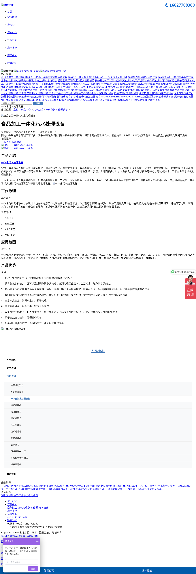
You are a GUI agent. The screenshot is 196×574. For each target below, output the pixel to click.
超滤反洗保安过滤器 (18, 96)
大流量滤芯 (16, 412)
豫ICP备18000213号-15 (13, 535)
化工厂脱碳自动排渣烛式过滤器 (100, 83)
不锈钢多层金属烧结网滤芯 (177, 80)
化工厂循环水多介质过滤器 (147, 80)
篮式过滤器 (16, 438)
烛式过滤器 (16, 405)
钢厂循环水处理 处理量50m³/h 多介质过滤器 (136, 100)
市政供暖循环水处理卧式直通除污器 (94, 90)
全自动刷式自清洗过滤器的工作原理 (71, 93)
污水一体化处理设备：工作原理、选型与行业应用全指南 (131, 489)
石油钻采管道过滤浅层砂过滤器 (132, 90)
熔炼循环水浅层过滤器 (126, 93)
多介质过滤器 (17, 392)
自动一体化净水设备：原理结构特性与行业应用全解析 (145, 486)
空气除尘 (12, 17)
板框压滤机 (16, 464)
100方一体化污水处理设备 (113, 77)
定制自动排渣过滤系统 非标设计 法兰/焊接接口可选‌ (29, 80)
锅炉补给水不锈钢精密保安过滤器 (113, 80)
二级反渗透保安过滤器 (99, 100)
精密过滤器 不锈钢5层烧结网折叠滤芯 (49, 96)
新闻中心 (12, 55)
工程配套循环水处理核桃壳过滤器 (56, 90)
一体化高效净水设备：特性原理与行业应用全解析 (73, 489)
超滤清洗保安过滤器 (182, 96)
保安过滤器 (16, 418)
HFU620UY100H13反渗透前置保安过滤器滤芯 (146, 96)
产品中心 (26, 109)
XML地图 (32, 535)
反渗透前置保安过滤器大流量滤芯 (76, 80)
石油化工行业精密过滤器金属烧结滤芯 (62, 83)
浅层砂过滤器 (17, 385)
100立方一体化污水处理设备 (83, 77)
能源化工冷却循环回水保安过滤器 (136, 83)
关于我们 (12, 501)
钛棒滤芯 (15, 445)
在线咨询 (6, 142)
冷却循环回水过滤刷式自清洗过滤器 (175, 83)
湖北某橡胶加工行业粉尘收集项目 (19, 495)
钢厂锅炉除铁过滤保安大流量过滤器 (58, 87)
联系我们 (12, 63)
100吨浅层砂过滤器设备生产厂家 (176, 77)
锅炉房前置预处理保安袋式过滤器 (19, 87)
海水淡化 (12, 40)
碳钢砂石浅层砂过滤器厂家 (142, 77)
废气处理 (12, 24)
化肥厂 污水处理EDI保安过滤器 (156, 93)
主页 (16, 109)
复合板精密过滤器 (19, 458)
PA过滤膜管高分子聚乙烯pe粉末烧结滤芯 (152, 87)
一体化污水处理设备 (57, 109)
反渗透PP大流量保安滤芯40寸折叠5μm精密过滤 (104, 87)
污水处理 (12, 32)
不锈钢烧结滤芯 (18, 451)
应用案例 (12, 47)
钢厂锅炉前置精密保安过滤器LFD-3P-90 (22, 100)
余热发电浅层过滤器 (102, 93)
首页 (9, 11)
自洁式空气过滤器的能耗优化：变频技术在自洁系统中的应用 (34, 77)
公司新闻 (12, 517)
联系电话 (16, 142)
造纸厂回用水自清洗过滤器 (36, 93)
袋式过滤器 (16, 431)
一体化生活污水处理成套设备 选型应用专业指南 (27, 486)
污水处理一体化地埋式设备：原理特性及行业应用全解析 (84, 486)
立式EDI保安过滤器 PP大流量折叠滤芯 (66, 100)
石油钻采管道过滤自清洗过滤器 (167, 90)
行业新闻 (23, 517)
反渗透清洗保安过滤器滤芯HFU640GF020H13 (95, 96)
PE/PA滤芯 (16, 425)
